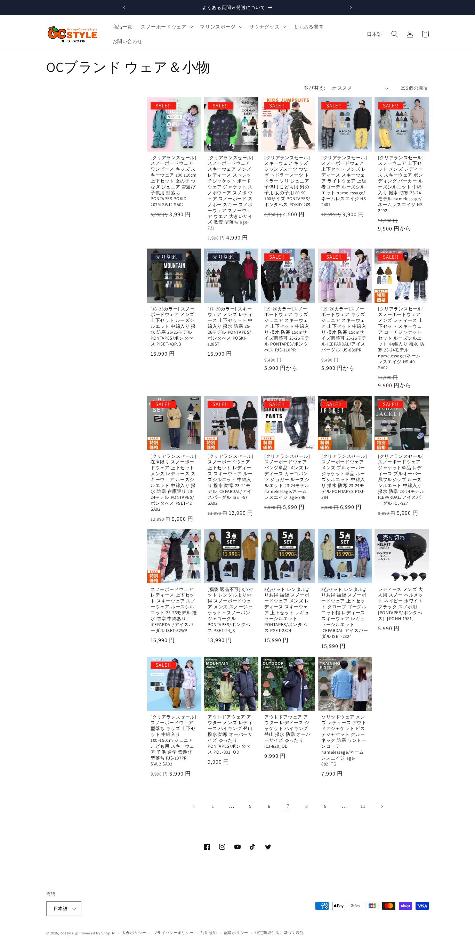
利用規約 (209, 932)
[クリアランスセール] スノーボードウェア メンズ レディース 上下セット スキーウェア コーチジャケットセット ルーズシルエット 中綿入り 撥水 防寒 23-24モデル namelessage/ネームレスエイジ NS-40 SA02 (401, 338)
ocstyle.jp (70, 933)
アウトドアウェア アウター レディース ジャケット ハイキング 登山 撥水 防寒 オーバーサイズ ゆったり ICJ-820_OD (287, 731)
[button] (166, 26)
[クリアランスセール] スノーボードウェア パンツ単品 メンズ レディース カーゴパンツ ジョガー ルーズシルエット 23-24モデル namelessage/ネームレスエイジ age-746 (287, 477)
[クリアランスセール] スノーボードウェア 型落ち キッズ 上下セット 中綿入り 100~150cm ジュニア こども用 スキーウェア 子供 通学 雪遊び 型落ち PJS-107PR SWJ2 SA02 (173, 740)
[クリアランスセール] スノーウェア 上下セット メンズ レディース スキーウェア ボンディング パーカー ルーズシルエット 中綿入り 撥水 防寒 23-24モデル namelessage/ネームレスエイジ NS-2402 (401, 184)
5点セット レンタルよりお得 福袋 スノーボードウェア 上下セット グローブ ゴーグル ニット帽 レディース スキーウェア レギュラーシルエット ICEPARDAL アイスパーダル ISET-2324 (344, 613)
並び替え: (314, 88)
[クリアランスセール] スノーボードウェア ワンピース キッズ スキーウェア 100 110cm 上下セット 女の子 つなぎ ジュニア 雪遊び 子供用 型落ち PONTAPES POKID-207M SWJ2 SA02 (174, 181)
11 (363, 806)
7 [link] (288, 806)
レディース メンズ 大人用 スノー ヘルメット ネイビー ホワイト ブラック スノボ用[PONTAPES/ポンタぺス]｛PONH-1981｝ (400, 604)
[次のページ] (381, 806)
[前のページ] (194, 806)
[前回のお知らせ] (124, 7)
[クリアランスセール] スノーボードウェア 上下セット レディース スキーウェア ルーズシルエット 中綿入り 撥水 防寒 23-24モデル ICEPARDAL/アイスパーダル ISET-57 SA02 (230, 480)
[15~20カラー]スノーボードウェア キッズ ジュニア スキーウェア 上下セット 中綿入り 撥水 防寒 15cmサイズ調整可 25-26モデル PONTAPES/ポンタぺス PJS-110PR (286, 329)
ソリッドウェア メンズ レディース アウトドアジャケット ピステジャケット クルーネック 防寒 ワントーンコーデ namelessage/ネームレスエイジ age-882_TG (344, 740)
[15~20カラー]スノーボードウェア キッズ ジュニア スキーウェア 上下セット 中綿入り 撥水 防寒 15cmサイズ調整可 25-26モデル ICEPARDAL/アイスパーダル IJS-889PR (344, 329)
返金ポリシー (134, 932)
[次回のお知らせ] (351, 7)
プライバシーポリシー (173, 932)
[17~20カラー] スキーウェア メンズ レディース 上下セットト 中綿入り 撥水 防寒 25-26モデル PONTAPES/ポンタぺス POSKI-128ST (230, 326)
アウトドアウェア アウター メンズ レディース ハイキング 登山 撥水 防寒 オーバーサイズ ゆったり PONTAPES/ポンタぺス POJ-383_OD (230, 734)
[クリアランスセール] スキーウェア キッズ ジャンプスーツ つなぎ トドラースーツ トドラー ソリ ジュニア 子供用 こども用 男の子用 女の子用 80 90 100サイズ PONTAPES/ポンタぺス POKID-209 (287, 181)
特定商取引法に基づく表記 (279, 932)
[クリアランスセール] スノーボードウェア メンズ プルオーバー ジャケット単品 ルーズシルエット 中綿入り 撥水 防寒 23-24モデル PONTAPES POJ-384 (344, 477)
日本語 (374, 34)
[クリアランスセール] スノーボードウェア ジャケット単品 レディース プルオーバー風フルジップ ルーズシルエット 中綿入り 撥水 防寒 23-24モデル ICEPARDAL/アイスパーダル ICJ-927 (401, 480)
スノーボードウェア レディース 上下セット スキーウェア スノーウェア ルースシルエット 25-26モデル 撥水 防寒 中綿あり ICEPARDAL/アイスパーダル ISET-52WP (174, 610)
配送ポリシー (236, 932)
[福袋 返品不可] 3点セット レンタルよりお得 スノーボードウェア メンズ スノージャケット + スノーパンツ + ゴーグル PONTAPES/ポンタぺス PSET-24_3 (230, 610)
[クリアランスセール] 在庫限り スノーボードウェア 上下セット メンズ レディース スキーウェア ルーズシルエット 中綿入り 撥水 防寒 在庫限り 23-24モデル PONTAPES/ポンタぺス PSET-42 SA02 (173, 483)
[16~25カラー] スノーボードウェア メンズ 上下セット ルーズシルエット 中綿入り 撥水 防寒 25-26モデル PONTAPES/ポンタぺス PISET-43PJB (173, 326)
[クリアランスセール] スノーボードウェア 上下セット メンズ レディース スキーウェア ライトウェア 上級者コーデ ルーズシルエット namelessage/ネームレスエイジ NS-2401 (344, 181)
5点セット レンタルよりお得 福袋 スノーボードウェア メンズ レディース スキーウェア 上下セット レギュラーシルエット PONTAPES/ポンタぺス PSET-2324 (287, 610)
